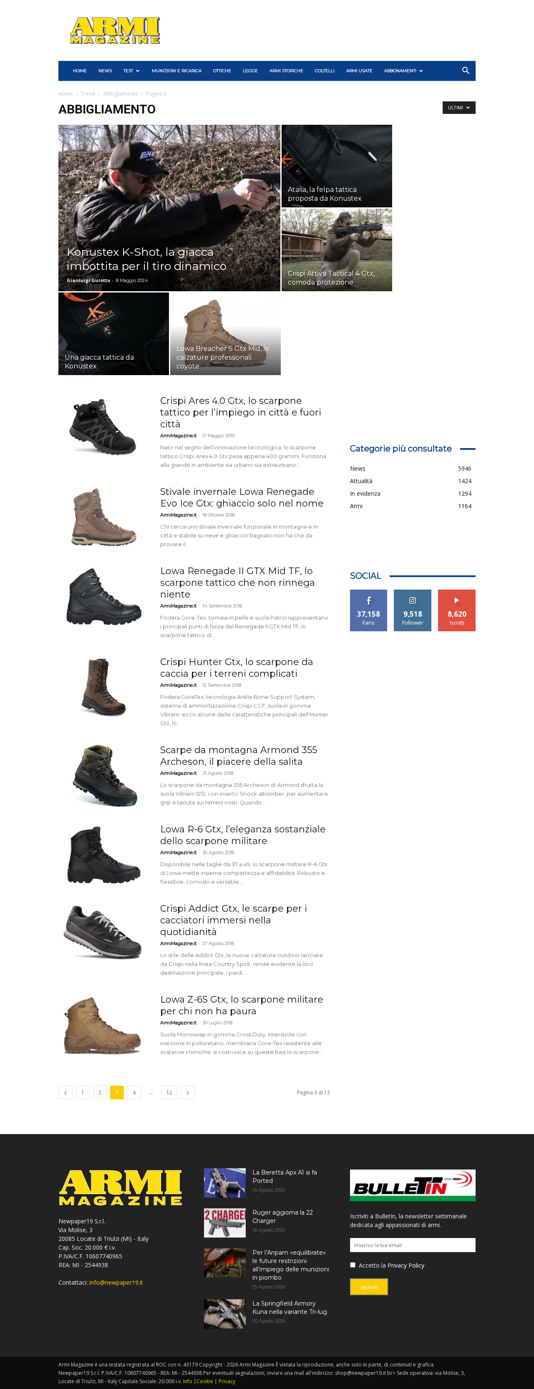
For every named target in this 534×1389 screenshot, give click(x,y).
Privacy (227, 1381)
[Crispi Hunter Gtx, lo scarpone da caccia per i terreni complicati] (103, 687)
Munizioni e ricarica (177, 70)
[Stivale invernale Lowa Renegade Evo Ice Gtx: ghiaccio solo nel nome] (103, 517)
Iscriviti (457, 593)
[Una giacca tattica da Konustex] (113, 333)
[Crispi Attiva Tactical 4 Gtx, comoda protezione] (337, 250)
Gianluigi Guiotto (88, 280)
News (105, 70)
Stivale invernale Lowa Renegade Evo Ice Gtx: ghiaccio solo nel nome (242, 497)
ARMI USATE (359, 70)
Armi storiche (286, 70)
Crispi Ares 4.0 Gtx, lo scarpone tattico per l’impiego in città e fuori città (240, 412)
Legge (250, 70)
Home (65, 93)
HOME (80, 70)
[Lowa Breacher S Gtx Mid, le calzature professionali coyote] (225, 333)
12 (169, 1092)
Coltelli (325, 70)
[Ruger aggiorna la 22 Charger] (225, 1223)
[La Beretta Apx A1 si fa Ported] (225, 1182)
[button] (466, 72)
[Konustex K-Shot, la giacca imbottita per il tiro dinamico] (169, 221)
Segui (413, 593)
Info (187, 1381)
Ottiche (222, 70)
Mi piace (368, 593)
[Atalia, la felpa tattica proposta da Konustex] (337, 166)
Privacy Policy (406, 1265)
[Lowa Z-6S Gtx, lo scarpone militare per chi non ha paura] (103, 1025)
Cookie (204, 1381)
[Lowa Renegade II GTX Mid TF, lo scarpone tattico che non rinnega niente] (103, 596)
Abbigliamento (120, 93)
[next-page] (188, 1092)
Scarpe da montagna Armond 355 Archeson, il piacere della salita (238, 755)
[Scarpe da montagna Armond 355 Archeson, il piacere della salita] (103, 775)
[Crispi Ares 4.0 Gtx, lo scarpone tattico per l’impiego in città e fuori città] (103, 426)
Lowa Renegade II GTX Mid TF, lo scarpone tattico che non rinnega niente (237, 582)
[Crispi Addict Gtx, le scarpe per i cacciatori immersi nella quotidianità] (103, 934)
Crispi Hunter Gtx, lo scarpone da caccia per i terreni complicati (236, 667)
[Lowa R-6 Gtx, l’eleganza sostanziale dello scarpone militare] (103, 855)
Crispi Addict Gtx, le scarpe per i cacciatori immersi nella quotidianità (233, 920)
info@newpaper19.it (116, 1282)
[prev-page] (65, 1092)
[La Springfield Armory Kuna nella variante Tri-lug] (225, 1313)
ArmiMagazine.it (178, 436)
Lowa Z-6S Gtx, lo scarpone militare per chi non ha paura (241, 1005)
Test (128, 70)
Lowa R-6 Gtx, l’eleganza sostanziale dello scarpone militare (243, 835)
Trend (88, 93)
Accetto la (371, 1265)
